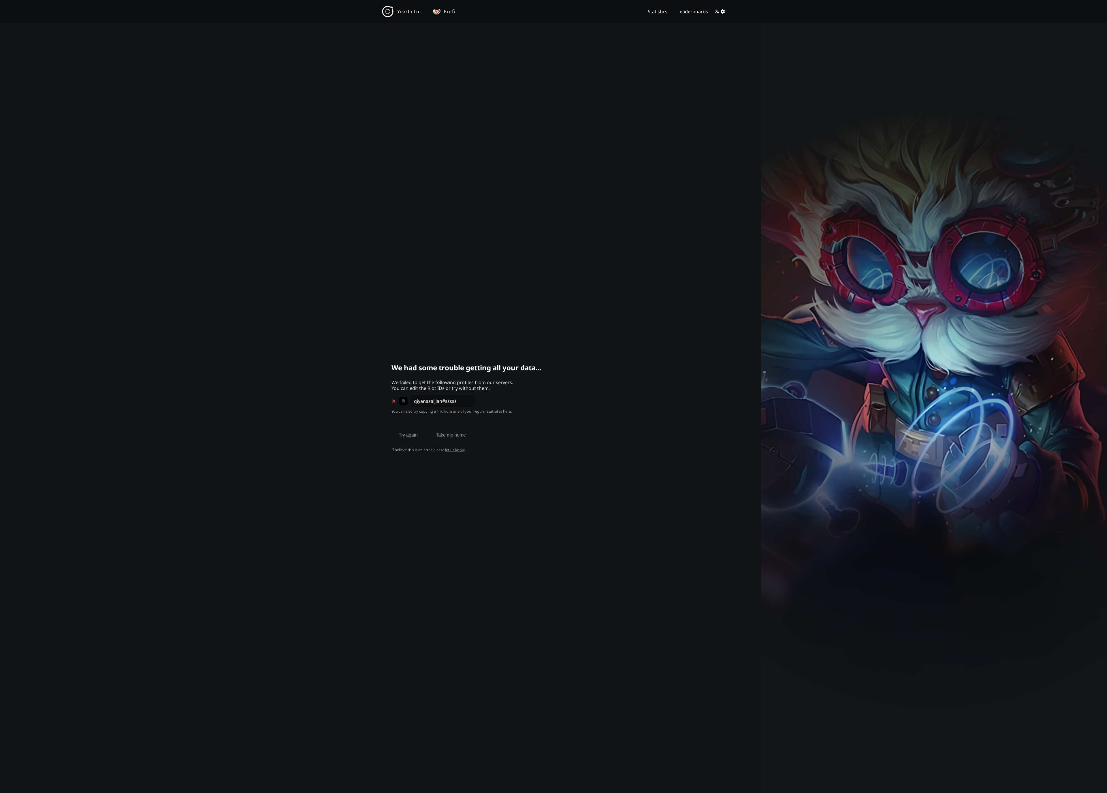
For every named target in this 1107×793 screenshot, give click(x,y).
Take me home (451, 435)
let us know (454, 449)
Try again (408, 435)
